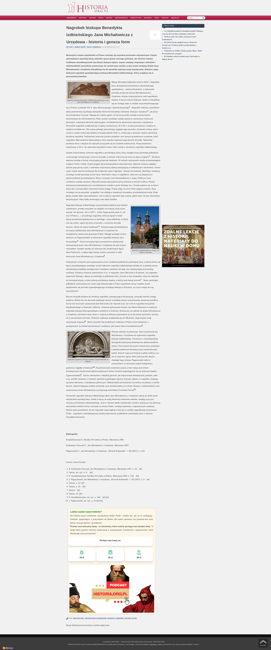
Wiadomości (71, 18)
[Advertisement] (173, 9)
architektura (78, 618)
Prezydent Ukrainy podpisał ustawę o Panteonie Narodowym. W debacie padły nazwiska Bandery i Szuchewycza (179, 45)
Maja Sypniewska (94, 47)
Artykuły (83, 18)
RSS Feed (9, 648)
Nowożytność (80, 47)
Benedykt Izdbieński (116, 618)
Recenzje (148, 18)
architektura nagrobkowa (96, 618)
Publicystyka (135, 18)
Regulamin (153, 644)
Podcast (165, 18)
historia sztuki (131, 618)
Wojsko (109, 18)
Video (156, 18)
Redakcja (175, 18)
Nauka (100, 18)
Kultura (92, 18)
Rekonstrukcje (121, 18)
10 (94, 367)
